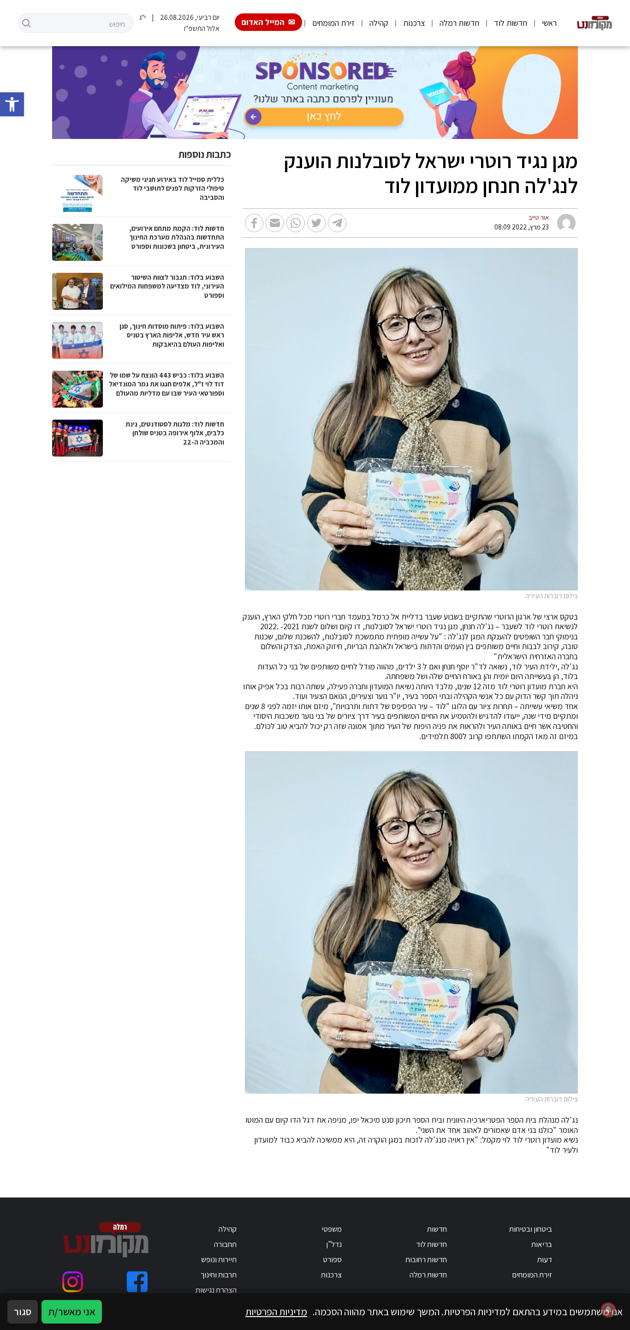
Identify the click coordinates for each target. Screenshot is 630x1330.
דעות (544, 1259)
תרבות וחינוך (219, 1275)
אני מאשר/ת (71, 1311)
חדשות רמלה (459, 23)
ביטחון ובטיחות (530, 1229)
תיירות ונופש (219, 1259)
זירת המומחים (333, 23)
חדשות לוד (510, 23)
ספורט (332, 1259)
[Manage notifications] (608, 1309)
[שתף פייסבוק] (254, 223)
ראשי (549, 23)
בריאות (541, 1244)
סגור (22, 1311)
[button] (12, 104)
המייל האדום (263, 22)
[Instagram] (72, 1281)
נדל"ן (334, 1244)
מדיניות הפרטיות (276, 1311)
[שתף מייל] (275, 223)
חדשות (437, 1229)
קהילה (378, 23)
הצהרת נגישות (216, 1290)
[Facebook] (137, 1281)
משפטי (331, 1229)
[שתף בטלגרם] (337, 223)
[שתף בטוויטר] (316, 223)
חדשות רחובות (426, 1259)
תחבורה (225, 1244)
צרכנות (414, 23)
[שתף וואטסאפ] (295, 223)
